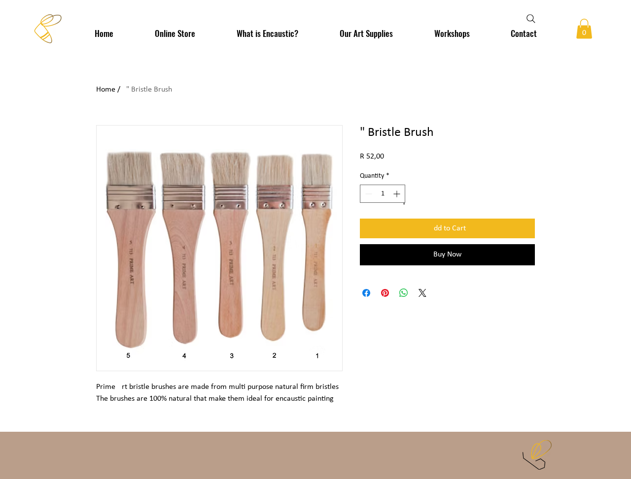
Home (105, 90)
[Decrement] (367, 193)
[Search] (531, 18)
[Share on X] (422, 293)
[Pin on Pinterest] (385, 293)
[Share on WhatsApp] (404, 293)
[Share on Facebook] (366, 293)
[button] (584, 29)
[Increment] (397, 193)
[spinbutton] (382, 193)
